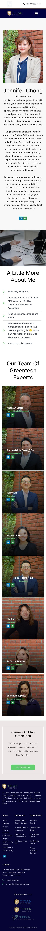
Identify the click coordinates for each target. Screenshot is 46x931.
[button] (9, 4)
